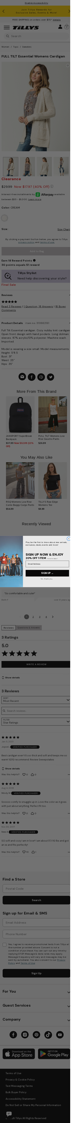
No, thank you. (46, 579)
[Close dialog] (69, 539)
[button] (69, 416)
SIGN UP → (47, 573)
